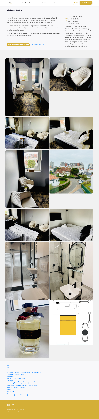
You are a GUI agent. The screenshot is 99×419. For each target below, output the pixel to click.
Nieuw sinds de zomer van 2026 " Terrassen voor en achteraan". (24, 372)
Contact (76, 2)
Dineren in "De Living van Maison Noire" (18, 384)
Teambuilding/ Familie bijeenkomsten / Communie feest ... (23, 382)
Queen (8, 367)
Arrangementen (11, 391)
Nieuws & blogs (29, 2)
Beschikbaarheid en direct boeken (19, 44)
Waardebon (10, 380)
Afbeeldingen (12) (38, 44)
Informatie (37, 2)
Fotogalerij (52, 2)
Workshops (10, 376)
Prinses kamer (10, 371)
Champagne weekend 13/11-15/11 (16, 387)
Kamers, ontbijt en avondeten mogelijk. (18, 395)
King (8, 365)
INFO (8, 393)
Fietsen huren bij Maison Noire (15, 374)
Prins (8, 369)
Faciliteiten (44, 2)
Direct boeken (87, 2)
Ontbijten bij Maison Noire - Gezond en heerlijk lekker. (22, 385)
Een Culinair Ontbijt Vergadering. (16, 378)
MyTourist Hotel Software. (19, 409)
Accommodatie (19, 2)
